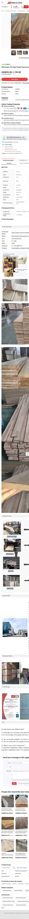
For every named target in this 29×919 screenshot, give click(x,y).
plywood (17, 876)
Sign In (3, 153)
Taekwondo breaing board (21, 871)
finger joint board (5, 876)
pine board (3, 873)
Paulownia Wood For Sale (8, 901)
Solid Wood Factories (21, 897)
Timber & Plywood (21, 11)
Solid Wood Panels (7, 890)
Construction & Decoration (11, 11)
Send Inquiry (14, 79)
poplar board (18, 873)
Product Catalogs (22, 867)
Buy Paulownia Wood (21, 905)
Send (14, 783)
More (2, 907)
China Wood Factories (8, 897)
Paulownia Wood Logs (8, 905)
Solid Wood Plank (18, 890)
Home (2, 11)
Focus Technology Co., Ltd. (18, 913)
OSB (2, 871)
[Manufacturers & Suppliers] (14, 2)
